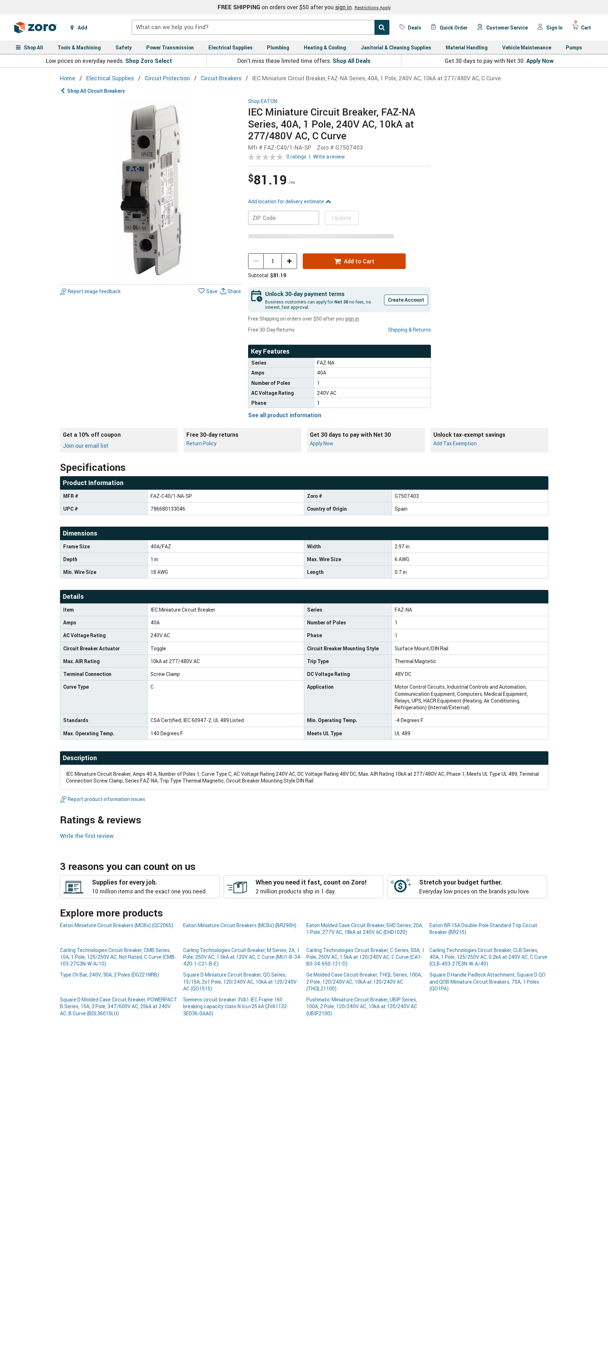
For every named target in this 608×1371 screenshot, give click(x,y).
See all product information (284, 415)
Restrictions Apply (373, 7)
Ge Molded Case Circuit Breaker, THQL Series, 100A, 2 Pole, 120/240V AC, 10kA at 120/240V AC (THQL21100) (364, 981)
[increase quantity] (289, 261)
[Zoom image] (151, 189)
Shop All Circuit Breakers (96, 90)
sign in (343, 7)
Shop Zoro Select (148, 61)
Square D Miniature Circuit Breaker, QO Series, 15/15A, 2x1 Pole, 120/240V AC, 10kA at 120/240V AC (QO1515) (240, 981)
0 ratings (296, 156)
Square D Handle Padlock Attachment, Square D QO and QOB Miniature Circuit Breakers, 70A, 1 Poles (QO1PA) (487, 981)
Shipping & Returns (409, 329)
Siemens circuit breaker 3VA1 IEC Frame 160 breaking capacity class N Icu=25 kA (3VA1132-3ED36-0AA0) (236, 1006)
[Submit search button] (381, 27)
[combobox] (260, 27)
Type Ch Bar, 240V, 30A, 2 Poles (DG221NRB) (109, 974)
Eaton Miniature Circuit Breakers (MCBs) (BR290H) (239, 925)
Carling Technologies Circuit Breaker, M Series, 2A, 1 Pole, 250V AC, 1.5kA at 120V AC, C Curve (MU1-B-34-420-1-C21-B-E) (242, 957)
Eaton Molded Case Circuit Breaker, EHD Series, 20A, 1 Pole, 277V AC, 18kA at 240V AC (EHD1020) (364, 928)
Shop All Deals (352, 61)
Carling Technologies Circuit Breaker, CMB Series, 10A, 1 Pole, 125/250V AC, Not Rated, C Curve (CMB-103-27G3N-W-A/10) (118, 957)
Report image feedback (94, 291)
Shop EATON (262, 101)
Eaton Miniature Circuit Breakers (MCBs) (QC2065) (116, 925)
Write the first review (87, 836)
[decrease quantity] (256, 261)
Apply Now (540, 61)
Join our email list (85, 446)
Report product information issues (106, 799)
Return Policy (201, 443)
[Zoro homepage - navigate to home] (35, 27)
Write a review (329, 156)
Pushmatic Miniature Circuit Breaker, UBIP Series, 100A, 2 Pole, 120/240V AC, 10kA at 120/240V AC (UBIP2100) (361, 1006)
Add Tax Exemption (455, 443)
